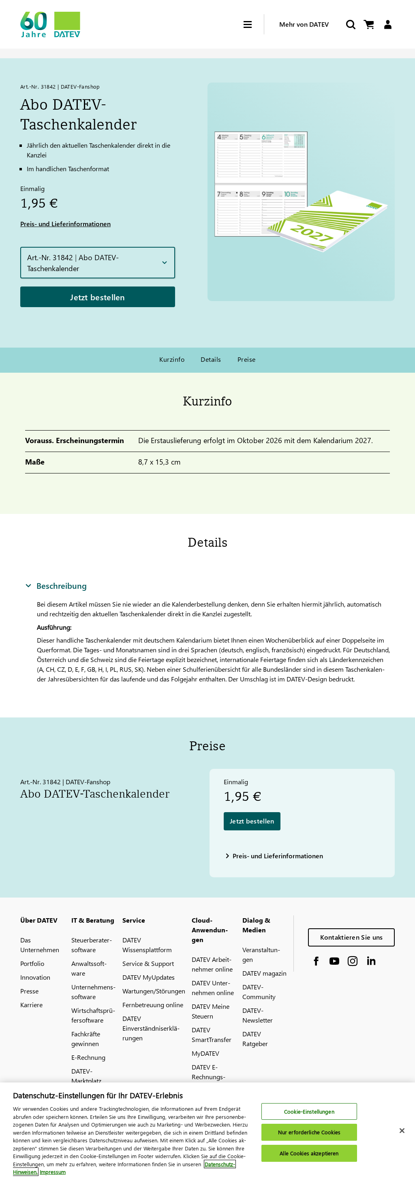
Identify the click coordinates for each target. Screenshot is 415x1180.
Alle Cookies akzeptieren (309, 1153)
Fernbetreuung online (152, 1004)
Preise (246, 359)
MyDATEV (205, 1053)
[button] (97, 262)
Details (211, 359)
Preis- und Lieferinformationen (65, 223)
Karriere (31, 1004)
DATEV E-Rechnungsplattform (208, 1077)
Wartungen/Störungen (153, 991)
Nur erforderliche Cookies (309, 1132)
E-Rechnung (88, 1057)
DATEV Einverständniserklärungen (151, 1028)
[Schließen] (402, 1131)
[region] (207, 1131)
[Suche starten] (350, 24)
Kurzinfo (171, 359)
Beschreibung (61, 585)
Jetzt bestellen (97, 296)
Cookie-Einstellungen (309, 1111)
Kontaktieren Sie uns (351, 937)
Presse (29, 991)
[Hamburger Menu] (254, 24)
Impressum (53, 1171)
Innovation (35, 977)
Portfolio (32, 963)
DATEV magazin (264, 973)
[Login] (388, 24)
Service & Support (148, 963)
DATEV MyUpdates (148, 977)
